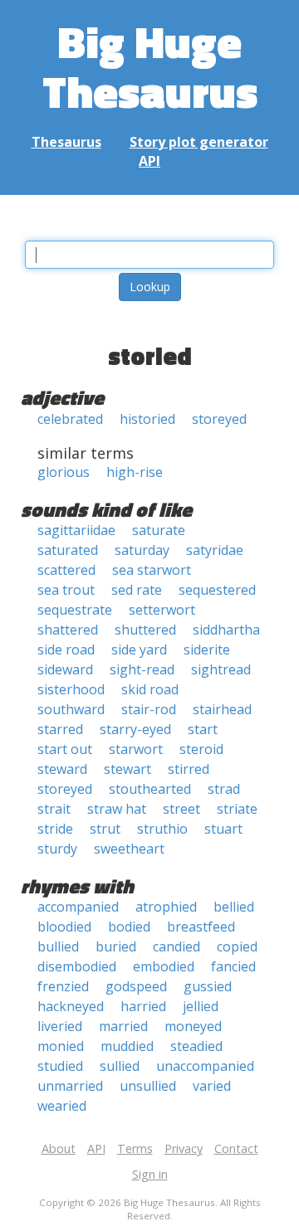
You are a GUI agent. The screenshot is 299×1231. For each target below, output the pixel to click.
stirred (188, 769)
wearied (61, 1106)
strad (224, 789)
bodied (129, 926)
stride (55, 829)
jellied (200, 1006)
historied (147, 419)
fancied (233, 966)
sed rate (136, 590)
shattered (67, 629)
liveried (59, 1026)
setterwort (162, 610)
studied (60, 1066)
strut (105, 829)
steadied (196, 1046)
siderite (207, 649)
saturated (67, 550)
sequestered (217, 590)
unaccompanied (205, 1066)
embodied (163, 966)
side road (66, 649)
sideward (65, 669)
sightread (221, 669)
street (181, 809)
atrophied (166, 907)
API (149, 161)
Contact (236, 1148)
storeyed (219, 419)
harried (143, 1006)
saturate (158, 530)
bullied (58, 946)
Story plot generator (199, 142)
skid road (150, 689)
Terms (135, 1148)
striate (237, 809)
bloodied (64, 926)
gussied (208, 986)
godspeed (136, 986)
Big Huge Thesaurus (149, 66)
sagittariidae (76, 530)
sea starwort (151, 570)
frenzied (63, 986)
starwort (136, 749)
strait (54, 809)
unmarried (70, 1086)
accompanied (78, 907)
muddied (127, 1046)
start (203, 729)
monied (60, 1046)
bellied (233, 907)
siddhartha (226, 629)
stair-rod (148, 709)
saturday (142, 550)
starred (60, 729)
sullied (120, 1066)
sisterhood (71, 689)
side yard (139, 649)
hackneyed (70, 1006)
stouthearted (150, 789)
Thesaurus (66, 142)
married (123, 1026)
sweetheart (129, 848)
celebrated (70, 419)
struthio (162, 829)
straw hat (116, 809)
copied (237, 946)
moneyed (193, 1026)
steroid (201, 749)
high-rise (134, 472)
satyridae (214, 550)
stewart (127, 769)
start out (64, 749)
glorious (63, 472)
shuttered (145, 629)
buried (116, 946)
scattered (66, 570)
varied (212, 1086)
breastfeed (201, 926)
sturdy (57, 848)
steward (62, 769)
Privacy (183, 1148)
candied (176, 946)
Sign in (150, 1174)
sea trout (66, 590)
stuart (223, 829)
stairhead (222, 709)
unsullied (148, 1086)
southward (71, 709)
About (59, 1148)
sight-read (142, 669)
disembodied (76, 966)
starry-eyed (135, 729)
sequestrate (74, 610)
